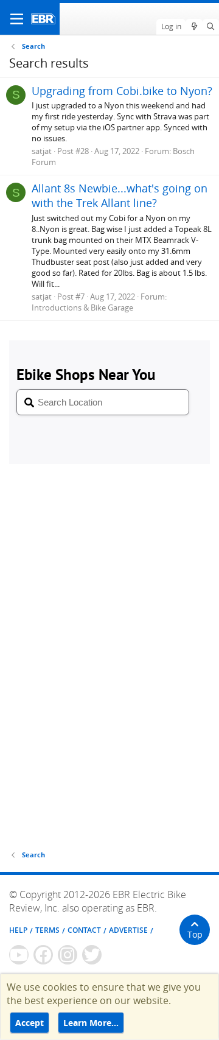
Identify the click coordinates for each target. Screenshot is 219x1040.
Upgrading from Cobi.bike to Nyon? (122, 90)
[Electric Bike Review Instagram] (67, 954)
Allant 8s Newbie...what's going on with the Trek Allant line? (119, 195)
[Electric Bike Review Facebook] (43, 954)
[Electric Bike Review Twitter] (92, 954)
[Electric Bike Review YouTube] (19, 954)
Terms (47, 930)
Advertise (128, 930)
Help (18, 930)
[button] (16, 19)
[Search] (211, 27)
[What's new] (194, 27)
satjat (42, 151)
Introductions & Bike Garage (82, 307)
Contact (84, 930)
